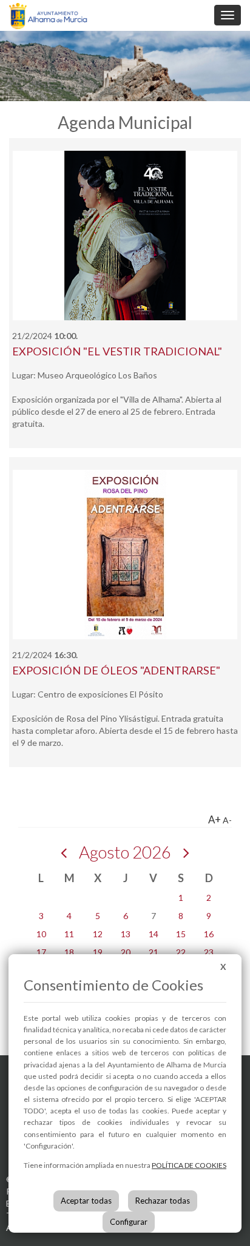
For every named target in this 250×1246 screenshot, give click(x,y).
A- (227, 820)
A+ (214, 819)
